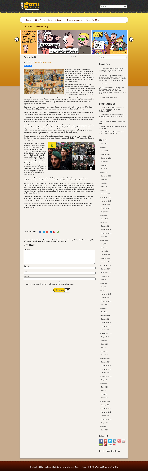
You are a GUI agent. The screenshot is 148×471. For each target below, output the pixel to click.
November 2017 (106, 265)
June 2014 (104, 387)
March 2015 (104, 355)
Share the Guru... (31, 231)
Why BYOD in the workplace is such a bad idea (111, 132)
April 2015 (104, 351)
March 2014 (104, 398)
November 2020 (106, 201)
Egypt (71, 240)
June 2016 (104, 305)
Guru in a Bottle (46, 467)
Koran (88, 240)
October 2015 (105, 330)
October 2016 (105, 297)
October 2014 (105, 373)
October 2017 (105, 269)
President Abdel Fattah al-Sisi (41, 241)
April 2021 (104, 187)
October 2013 (105, 415)
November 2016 (106, 294)
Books (28, 19)
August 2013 (105, 423)
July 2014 (104, 383)
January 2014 (105, 405)
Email (26, 271)
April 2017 (104, 290)
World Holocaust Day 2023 (110, 97)
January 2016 (105, 319)
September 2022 (106, 158)
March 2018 (104, 251)
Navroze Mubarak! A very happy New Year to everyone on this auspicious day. (112, 116)
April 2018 (104, 247)
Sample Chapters (74, 19)
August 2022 (105, 161)
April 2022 (104, 169)
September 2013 (106, 419)
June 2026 (104, 144)
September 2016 (106, 301)
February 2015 (105, 358)
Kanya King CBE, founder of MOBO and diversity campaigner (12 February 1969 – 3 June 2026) (111, 70)
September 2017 (106, 272)
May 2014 (104, 390)
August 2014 (105, 380)
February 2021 (105, 194)
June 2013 (104, 430)
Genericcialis (105, 114)
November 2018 (106, 229)
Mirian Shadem (106, 132)
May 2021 (104, 183)
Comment (27, 249)
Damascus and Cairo (62, 240)
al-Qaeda (31, 240)
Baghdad (37, 240)
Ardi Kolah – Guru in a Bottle (49, 19)
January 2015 (105, 362)
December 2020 (106, 197)
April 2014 (104, 394)
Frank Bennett (105, 121)
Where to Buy (92, 19)
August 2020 (105, 212)
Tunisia (63, 241)
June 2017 (104, 283)
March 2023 (104, 151)
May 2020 (104, 222)
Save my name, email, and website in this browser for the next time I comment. (49, 284)
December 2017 (106, 262)
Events (37, 62)
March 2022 (104, 172)
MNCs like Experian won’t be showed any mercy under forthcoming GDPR (111, 109)
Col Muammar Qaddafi (48, 240)
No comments (46, 62)
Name (26, 266)
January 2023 (105, 154)
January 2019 (105, 226)
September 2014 (106, 376)
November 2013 (106, 412)
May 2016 (104, 308)
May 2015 (104, 348)
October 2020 (105, 204)
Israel (84, 240)
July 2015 (104, 340)
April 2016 (104, 312)
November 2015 (106, 326)
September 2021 (106, 176)
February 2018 (105, 254)
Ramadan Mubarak (107, 84)
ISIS (75, 240)
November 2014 (106, 369)
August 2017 (105, 276)
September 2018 (106, 233)
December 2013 (106, 408)
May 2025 (104, 147)
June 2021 (104, 179)
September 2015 (106, 333)
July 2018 (104, 237)
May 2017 (104, 287)
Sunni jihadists (55, 241)
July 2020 (104, 215)
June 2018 (104, 240)
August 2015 (105, 337)
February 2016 (105, 315)
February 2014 (105, 401)
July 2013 (104, 426)
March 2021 (104, 190)
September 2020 (106, 208)
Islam (79, 240)
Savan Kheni (105, 126)
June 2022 (104, 165)
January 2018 (105, 258)
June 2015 (104, 344)
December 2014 (106, 365)
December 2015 (106, 322)
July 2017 (104, 280)
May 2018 (104, 244)
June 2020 (104, 219)
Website (26, 277)
